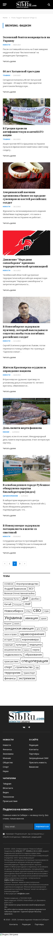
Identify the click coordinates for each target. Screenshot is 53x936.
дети (38, 629)
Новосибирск (13, 610)
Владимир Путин (11, 599)
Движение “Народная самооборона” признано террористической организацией (25, 263)
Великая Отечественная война (19, 593)
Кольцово (18, 604)
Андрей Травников (15, 588)
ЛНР (28, 604)
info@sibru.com (23, 893)
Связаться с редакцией (31, 837)
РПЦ (28, 611)
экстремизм (27, 678)
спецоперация (34, 661)
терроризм (12, 672)
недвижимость (13, 654)
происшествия (11, 661)
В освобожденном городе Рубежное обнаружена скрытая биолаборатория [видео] (26, 488)
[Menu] (5, 4)
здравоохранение (32, 634)
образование (33, 654)
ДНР (25, 598)
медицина (36, 644)
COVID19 (8, 584)
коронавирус (30, 639)
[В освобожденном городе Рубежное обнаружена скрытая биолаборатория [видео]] (26, 468)
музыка (26, 650)
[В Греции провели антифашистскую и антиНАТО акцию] (26, 111)
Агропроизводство (27, 584)
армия (43, 619)
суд (37, 667)
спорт (8, 667)
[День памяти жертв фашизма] (26, 411)
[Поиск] (48, 4)
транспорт (29, 673)
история (8, 640)
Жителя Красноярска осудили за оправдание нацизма (24, 369)
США (46, 611)
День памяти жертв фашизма (22, 428)
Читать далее (9, 61)
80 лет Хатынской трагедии (21, 71)
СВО (37, 611)
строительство (24, 667)
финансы (10, 678)
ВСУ (31, 589)
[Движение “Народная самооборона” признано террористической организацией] (26, 243)
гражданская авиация (19, 628)
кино (17, 640)
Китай (7, 604)
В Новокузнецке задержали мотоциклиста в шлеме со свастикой (21, 529)
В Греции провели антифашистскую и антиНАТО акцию (23, 132)
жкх (44, 629)
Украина (13, 618)
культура (21, 644)
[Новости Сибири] (26, 4)
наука (36, 649)
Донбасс (35, 599)
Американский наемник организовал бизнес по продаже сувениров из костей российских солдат (24, 197)
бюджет (7, 624)
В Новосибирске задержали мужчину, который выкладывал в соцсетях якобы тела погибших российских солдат (25, 331)
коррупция (8, 645)
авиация (31, 618)
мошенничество (12, 650)
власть (17, 624)
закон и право (10, 634)
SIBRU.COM (9, 880)
